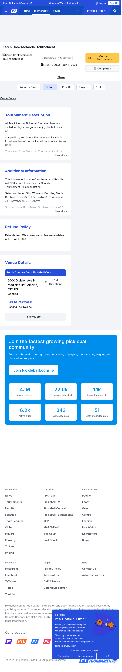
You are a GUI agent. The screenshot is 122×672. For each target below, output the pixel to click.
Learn (84, 502)
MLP (45, 521)
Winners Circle (27, 87)
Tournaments (41, 10)
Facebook (11, 575)
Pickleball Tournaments (57, 514)
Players (82, 87)
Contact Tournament (102, 58)
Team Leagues (14, 521)
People (85, 495)
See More (60, 155)
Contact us (87, 568)
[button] (12, 11)
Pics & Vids (87, 527)
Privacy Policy (51, 568)
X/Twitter (11, 581)
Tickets (9, 546)
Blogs (84, 540)
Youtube (10, 594)
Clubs (8, 527)
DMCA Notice (51, 581)
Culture (85, 514)
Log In (100, 3)
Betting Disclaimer (54, 587)
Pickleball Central (54, 508)
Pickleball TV (51, 502)
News (27, 10)
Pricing (9, 552)
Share (60, 77)
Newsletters (88, 533)
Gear (84, 508)
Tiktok (9, 587)
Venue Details (8, 98)
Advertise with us (91, 575)
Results (56, 10)
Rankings (11, 540)
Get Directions (54, 282)
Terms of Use (51, 575)
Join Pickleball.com (31, 370)
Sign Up (111, 3)
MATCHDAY (50, 527)
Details (49, 87)
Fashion (85, 521)
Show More (33, 316)
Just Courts (50, 540)
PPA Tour (48, 495)
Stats (98, 87)
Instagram (11, 568)
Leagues (68, 10)
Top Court (49, 533)
